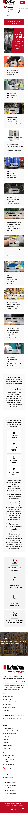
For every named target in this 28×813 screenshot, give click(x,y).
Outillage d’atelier (12, 338)
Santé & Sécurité (8, 721)
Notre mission (8, 699)
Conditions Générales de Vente (11, 805)
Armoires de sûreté (12, 144)
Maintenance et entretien (11, 733)
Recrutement (6, 742)
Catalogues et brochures (10, 707)
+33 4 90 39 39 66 (5, 643)
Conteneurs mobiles (12, 279)
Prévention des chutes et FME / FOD (14, 364)
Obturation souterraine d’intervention (13, 200)
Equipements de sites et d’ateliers (13, 718)
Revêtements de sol (12, 306)
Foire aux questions (7, 745)
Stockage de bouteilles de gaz (14, 151)
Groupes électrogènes (13, 330)
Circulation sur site (12, 303)
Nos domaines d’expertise (11, 702)
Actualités (5, 739)
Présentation (6, 694)
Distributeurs (10, 97)
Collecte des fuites (12, 308)
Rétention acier (11, 172)
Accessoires (10, 74)
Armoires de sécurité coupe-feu (15, 147)
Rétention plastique (12, 174)
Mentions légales (19, 803)
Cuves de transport (12, 70)
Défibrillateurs (11, 357)
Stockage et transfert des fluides (12, 713)
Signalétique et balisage (13, 304)
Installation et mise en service (12, 731)
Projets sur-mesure (9, 728)
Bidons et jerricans (12, 117)
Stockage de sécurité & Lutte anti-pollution (15, 715)
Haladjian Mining (7, 780)
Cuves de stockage (12, 72)
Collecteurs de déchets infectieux (13, 282)
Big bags (9, 277)
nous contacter (14, 641)
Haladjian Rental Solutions (9, 790)
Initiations (7, 736)
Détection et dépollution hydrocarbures (13, 225)
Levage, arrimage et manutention (12, 333)
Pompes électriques (12, 93)
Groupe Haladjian (9, 696)
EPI (8, 361)
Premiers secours (12, 359)
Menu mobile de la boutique (14, 22)
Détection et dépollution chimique (13, 229)
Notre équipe (8, 704)
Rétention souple (11, 175)
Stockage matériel (12, 336)
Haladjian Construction (8, 787)
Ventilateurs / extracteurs (14, 328)
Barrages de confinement (14, 222)
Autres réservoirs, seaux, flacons (14, 124)
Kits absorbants (11, 256)
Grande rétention (11, 177)
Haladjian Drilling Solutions (9, 785)
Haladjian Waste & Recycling (10, 793)
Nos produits (6, 710)
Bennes (9, 275)
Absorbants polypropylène (14, 250)
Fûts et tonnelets (11, 119)
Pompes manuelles (12, 95)
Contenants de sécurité (13, 121)
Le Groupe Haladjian (8, 777)
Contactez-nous (6, 748)
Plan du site (20, 805)
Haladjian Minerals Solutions (10, 782)
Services (5, 725)
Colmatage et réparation (14, 203)
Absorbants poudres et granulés (13, 253)
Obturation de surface (13, 197)
